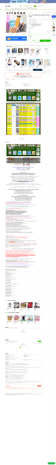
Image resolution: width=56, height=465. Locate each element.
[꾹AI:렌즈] (33, 6)
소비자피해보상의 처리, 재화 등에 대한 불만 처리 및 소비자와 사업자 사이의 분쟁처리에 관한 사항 (9, 293)
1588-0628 (53, 19)
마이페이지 (41, 3)
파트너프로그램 (10, 34)
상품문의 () (28, 69)
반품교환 (38, 69)
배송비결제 (30, 37)
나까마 (8, 3)
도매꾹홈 (6, 10)
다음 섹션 (55, 21)
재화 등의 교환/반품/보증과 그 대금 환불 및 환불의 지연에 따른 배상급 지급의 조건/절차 (9, 290)
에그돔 (14, 3)
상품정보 (10, 69)
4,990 (49, 12)
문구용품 (14, 10)
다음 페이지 (54, 32)
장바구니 (44, 3)
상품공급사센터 (47, 3)
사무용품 (10, 10)
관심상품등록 (23, 34)
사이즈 (30, 33)
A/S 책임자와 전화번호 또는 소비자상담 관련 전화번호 (9, 280)
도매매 (6, 3)
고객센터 (50, 3)
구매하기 (45, 40)
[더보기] (54, 21)
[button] (41, 305)
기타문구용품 (18, 10)
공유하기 (17, 34)
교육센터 (11, 3)
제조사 (6, 85)
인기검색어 (28, 7)
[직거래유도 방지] (23, 75)
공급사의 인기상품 (9, 46)
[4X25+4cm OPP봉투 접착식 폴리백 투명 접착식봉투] (16, 22)
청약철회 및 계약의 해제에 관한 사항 (8, 287)
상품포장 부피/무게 (25, 85)
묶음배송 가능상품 (16, 46)
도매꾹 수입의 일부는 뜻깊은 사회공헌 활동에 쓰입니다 (39, 42)
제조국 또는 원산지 (7, 276)
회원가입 (38, 3)
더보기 (39, 46)
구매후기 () (19, 69)
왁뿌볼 (31, 7)
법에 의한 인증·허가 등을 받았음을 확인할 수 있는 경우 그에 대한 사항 (9, 274)
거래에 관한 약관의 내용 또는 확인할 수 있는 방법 (8, 295)
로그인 (36, 3)
